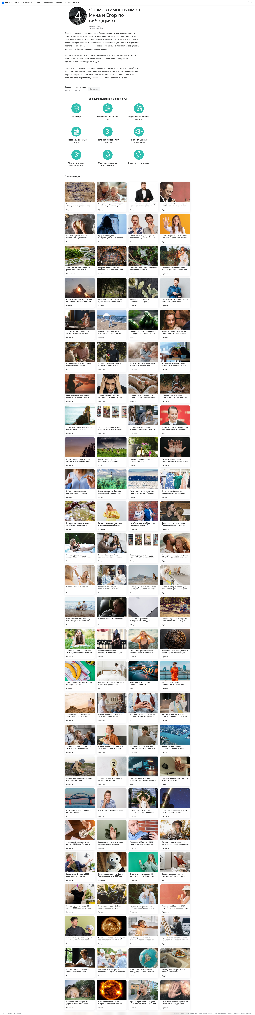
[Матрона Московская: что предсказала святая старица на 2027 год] (112, 261)
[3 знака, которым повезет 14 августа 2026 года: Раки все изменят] (143, 867)
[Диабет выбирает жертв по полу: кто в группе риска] (175, 771)
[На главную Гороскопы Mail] (11, 2)
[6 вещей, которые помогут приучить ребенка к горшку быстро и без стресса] (175, 867)
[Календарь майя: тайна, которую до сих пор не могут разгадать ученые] (175, 644)
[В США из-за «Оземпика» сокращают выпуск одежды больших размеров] (175, 484)
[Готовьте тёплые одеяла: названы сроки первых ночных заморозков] (143, 261)
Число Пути (76, 116)
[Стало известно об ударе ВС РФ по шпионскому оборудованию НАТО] (80, 293)
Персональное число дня (107, 117)
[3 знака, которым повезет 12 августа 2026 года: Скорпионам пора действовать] (175, 835)
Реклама (18, 1013)
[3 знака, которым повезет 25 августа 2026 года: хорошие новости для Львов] (143, 803)
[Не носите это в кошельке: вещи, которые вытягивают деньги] (143, 197)
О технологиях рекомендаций (222, 1013)
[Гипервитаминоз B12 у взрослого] (112, 612)
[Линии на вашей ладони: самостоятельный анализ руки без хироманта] (175, 452)
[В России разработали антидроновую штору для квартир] (143, 612)
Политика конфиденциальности (242, 1013)
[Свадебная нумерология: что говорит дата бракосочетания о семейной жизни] (175, 261)
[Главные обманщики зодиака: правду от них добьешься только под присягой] (143, 229)
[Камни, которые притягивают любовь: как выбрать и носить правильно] (143, 899)
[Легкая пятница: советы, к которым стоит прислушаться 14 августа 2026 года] (112, 325)
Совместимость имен (139, 163)
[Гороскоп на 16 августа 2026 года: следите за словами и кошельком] (143, 835)
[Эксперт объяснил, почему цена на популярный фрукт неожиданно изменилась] (80, 676)
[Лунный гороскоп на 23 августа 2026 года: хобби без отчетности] (175, 931)
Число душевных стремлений (138, 141)
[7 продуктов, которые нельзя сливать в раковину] (175, 963)
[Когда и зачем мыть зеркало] (80, 580)
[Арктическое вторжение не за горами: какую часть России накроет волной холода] (143, 484)
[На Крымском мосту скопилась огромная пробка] (80, 803)
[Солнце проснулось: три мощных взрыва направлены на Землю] (112, 931)
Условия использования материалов (191, 1013)
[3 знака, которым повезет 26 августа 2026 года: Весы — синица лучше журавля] (80, 325)
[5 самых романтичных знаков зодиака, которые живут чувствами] (112, 357)
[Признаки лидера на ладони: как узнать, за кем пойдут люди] (175, 995)
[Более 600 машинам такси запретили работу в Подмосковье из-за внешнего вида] (143, 676)
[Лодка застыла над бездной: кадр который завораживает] (112, 484)
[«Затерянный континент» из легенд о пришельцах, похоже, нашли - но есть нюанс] (143, 963)
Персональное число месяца (138, 117)
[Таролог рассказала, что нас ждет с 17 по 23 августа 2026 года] (143, 548)
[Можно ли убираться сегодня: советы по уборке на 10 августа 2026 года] (143, 740)
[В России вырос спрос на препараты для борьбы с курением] (80, 484)
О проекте (176, 1013)
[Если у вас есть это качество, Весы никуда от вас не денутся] (80, 612)
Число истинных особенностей (76, 164)
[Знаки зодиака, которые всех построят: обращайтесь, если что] (112, 963)
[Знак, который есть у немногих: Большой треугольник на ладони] (175, 229)
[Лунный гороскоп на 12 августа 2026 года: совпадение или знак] (80, 644)
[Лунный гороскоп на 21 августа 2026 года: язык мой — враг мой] (143, 995)
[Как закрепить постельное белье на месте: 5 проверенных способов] (112, 676)
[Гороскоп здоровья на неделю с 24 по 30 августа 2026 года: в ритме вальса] (175, 612)
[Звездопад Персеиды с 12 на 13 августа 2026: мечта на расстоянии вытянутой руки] (175, 803)
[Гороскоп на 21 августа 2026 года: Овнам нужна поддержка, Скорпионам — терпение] (175, 899)
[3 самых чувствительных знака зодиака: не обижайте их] (143, 357)
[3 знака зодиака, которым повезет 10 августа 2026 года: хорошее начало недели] (80, 548)
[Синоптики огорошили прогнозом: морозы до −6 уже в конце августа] (112, 644)
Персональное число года (76, 141)
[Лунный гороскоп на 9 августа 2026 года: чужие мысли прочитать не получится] (112, 708)
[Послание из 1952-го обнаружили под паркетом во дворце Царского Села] (80, 197)
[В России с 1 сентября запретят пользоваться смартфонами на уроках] (143, 708)
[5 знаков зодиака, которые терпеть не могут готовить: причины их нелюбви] (80, 229)
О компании (11, 1013)
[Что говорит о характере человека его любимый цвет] (175, 676)
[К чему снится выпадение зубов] (112, 803)
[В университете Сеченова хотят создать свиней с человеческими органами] (143, 388)
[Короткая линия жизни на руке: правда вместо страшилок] (112, 835)
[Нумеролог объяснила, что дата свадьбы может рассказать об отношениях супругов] (175, 325)
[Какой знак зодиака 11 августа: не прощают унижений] (143, 516)
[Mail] (3, 2)
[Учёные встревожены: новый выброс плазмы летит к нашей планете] (112, 995)
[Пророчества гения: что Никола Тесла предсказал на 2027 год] (112, 867)
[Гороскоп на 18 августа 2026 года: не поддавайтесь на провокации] (112, 580)
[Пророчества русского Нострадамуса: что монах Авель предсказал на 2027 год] (112, 229)
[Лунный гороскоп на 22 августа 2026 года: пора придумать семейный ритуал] (80, 740)
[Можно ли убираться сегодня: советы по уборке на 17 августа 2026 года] (175, 580)
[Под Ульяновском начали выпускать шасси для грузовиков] (143, 771)
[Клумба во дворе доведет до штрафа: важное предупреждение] (143, 452)
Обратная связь (208, 1013)
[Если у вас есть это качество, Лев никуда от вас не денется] (175, 516)
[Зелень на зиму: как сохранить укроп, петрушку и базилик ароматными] (80, 261)
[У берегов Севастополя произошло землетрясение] (175, 740)
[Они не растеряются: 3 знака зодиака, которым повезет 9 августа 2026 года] (143, 644)
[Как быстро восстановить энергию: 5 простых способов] (143, 931)
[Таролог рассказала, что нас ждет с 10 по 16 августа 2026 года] (112, 420)
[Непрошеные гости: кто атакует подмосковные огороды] (80, 357)
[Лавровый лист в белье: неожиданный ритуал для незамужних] (143, 293)
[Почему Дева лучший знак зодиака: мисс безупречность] (112, 548)
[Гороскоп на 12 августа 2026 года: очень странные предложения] (80, 867)
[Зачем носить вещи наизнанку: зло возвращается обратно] (112, 516)
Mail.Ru (4, 1013)
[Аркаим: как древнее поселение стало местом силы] (80, 771)
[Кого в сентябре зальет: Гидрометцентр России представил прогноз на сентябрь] (112, 452)
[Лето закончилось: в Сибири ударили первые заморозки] (112, 899)
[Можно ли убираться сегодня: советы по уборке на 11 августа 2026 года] (175, 708)
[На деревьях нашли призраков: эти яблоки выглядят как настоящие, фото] (80, 516)
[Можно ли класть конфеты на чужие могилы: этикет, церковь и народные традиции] (112, 293)
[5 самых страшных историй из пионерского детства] (112, 771)
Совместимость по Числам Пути (107, 164)
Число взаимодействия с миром (107, 141)
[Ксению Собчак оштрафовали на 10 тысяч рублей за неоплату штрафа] (175, 420)
